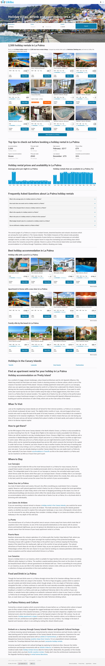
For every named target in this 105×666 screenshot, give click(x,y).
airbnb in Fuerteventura (48, 637)
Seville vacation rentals (36, 652)
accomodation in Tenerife (41, 451)
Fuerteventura (80, 365)
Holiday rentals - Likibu (7, 1)
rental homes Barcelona (39, 654)
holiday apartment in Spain (28, 616)
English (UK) (23, 663)
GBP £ (32, 663)
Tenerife (11, 365)
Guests (62, 24)
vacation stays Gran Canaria (40, 639)
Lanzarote (34, 365)
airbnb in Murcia (45, 647)
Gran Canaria (57, 365)
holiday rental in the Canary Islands (54, 505)
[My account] (102, 2)
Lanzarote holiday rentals (53, 641)
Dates (32, 24)
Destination (11, 24)
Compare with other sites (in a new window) (87, 30)
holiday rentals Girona (30, 650)
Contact (94, 663)
